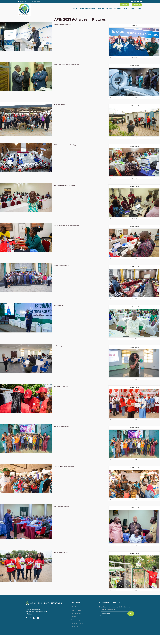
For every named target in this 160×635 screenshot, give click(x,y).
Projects (109, 9)
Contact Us (137, 4)
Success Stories (76, 613)
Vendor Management (78, 620)
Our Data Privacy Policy (78, 623)
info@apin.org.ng (35, 1)
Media (125, 9)
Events (139, 9)
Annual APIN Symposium (87, 9)
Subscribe (125, 4)
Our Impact (117, 9)
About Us (74, 9)
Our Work (101, 9)
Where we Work (76, 610)
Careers (132, 9)
